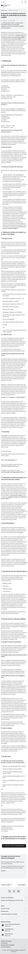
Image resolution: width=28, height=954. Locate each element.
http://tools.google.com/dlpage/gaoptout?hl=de (12, 472)
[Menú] (25, 2)
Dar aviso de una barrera (6, 947)
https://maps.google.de (10, 460)
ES (3, 2)
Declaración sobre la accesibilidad (7, 945)
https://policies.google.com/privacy (9, 466)
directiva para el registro (17, 495)
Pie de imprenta (4, 943)
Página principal (4, 10)
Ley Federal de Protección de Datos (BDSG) (11, 39)
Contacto (3, 870)
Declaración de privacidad (6, 941)
